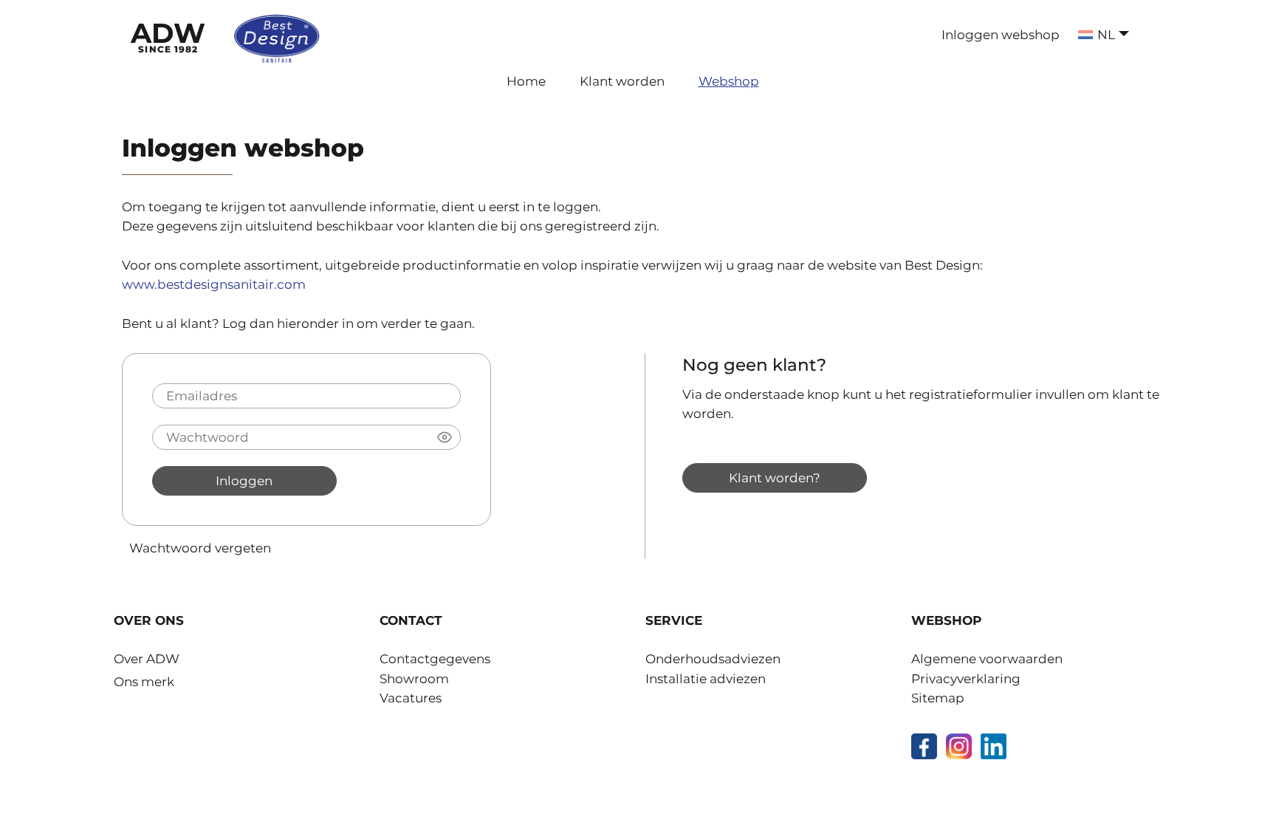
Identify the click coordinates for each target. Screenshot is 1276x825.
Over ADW (146, 658)
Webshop (729, 81)
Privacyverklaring (966, 678)
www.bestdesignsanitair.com (214, 284)
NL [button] (1106, 34)
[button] (444, 437)
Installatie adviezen (705, 678)
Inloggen (244, 480)
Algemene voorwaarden (987, 658)
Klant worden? (774, 477)
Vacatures (411, 698)
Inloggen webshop (1000, 34)
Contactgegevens (435, 658)
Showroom (414, 678)
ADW (168, 35)
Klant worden (622, 81)
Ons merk (144, 681)
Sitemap (937, 698)
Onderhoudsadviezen (713, 658)
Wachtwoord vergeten (200, 547)
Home (526, 81)
